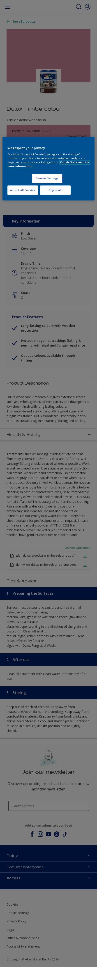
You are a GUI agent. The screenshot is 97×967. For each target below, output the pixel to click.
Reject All (55, 190)
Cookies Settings (47, 178)
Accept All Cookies (22, 190)
